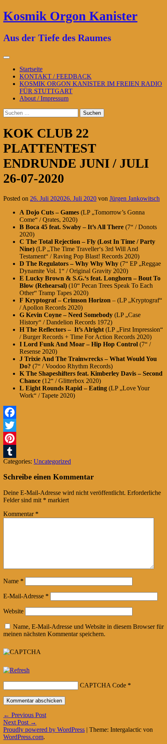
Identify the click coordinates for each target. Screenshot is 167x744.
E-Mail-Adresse (26, 596)
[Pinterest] (83, 438)
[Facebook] (83, 412)
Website (13, 611)
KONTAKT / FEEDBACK (55, 76)
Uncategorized (52, 461)
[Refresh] (16, 670)
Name (13, 581)
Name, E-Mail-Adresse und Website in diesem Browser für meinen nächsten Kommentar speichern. (83, 630)
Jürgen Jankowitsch (134, 198)
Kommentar (21, 513)
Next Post (19, 722)
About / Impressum (44, 98)
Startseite (31, 69)
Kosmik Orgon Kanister (70, 16)
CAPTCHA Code (103, 685)
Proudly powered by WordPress (44, 729)
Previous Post (24, 714)
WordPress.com (23, 736)
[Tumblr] (83, 451)
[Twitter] (83, 425)
